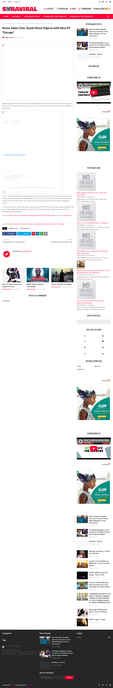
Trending (86, 9)
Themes (12, 685)
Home (4, 2)
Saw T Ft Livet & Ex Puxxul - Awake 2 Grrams (12, 285)
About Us (97, 366)
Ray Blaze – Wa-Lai (95, 54)
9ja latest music (11, 23)
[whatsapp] (84, 341)
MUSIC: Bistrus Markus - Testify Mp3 (36, 285)
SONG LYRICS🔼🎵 (102, 9)
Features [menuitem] (16, 16)
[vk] (102, 347)
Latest (50, 9)
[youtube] (102, 354)
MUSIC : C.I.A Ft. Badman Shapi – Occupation (92, 223)
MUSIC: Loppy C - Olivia (97, 619)
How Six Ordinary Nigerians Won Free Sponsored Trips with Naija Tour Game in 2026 (99, 585)
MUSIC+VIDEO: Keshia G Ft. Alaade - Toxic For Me (98, 574)
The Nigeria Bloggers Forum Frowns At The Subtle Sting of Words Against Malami (99, 45)
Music (94, 637)
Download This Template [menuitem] (55, 16)
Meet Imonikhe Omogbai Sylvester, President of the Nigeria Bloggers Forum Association (98, 32)
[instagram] (106, 2)
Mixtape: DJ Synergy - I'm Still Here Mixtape (99, 552)
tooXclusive (67, 215)
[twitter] (103, 2)
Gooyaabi (29, 685)
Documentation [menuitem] (31, 16)
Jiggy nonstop (9, 37)
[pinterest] (110, 2)
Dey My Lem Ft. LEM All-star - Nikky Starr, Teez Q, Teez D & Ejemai (99, 563)
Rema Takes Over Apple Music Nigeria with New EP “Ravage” (30, 215)
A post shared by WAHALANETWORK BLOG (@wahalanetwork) (32, 187)
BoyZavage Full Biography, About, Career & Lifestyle (98, 611)
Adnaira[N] (105, 111)
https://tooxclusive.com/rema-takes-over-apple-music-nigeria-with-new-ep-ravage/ (36, 224)
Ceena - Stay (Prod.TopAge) (61, 284)
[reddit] (102, 341)
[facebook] (100, 2)
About (10, 2)
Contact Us (17, 2)
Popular (63, 9)
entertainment (25, 228)
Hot (74, 9)
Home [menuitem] (6, 16)
